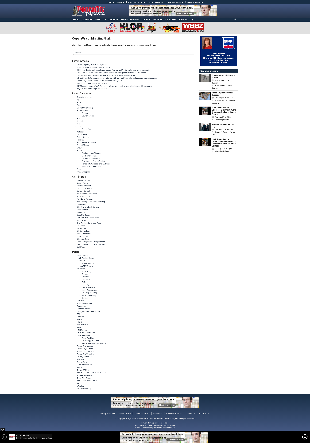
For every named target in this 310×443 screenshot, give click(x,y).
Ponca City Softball (85, 349)
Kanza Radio (82, 228)
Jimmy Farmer (83, 183)
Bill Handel (81, 225)
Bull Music (81, 247)
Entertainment (82, 110)
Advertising (86, 271)
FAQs (84, 282)
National (80, 132)
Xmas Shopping (83, 172)
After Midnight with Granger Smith (91, 241)
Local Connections (89, 290)
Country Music (88, 116)
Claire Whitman (83, 239)
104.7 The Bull (155, 2)
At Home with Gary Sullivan (88, 217)
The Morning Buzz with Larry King (91, 201)
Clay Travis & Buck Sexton (88, 207)
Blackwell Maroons (85, 303)
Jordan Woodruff (84, 185)
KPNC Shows (82, 330)
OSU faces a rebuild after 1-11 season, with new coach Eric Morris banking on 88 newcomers (115, 86)
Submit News (82, 362)
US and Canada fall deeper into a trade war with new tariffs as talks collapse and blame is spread (117, 78)
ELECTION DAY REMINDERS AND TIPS (93, 67)
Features (134, 19)
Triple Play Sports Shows (87, 381)
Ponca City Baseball (85, 346)
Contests (145, 19)
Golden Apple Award (90, 341)
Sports (79, 150)
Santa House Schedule (86, 142)
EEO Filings (158, 413)
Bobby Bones (82, 236)
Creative (85, 277)
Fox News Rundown (85, 199)
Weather (80, 386)
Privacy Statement (84, 357)
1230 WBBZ (82, 261)
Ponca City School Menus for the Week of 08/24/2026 (99, 81)
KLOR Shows (82, 325)
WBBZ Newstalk (84, 233)
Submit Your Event (84, 365)
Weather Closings (84, 389)
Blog (79, 102)
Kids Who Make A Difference (94, 343)
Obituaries (113, 19)
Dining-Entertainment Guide (88, 311)
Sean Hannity (82, 209)
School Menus (83, 145)
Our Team (157, 19)
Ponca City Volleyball (85, 351)
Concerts (85, 113)
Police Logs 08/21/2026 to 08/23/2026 (93, 65)
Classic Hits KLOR (135, 2)
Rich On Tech (82, 220)
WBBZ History (88, 263)
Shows (79, 148)
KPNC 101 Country (115, 2)
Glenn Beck (81, 204)
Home (76, 19)
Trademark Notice (84, 375)
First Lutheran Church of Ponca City (92, 244)
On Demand (82, 134)
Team (79, 367)
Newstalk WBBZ (194, 2)
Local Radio (87, 19)
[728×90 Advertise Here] (164, 437)
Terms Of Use (83, 370)
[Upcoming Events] (205, 81)
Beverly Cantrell (83, 180)
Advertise (183, 19)
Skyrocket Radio (161, 423)
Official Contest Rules (86, 333)
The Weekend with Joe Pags (89, 223)
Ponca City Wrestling (85, 354)
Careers (80, 105)
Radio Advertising (89, 295)
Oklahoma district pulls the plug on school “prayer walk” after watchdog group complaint (113, 70)
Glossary (85, 285)
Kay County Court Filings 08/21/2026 (92, 83)
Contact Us (170, 19)
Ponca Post (86, 129)
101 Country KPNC (84, 188)
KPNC (79, 327)
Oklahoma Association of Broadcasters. (158, 425)
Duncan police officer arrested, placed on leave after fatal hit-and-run (106, 75)
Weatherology (168, 428)
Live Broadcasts (88, 287)
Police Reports (83, 137)
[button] (192, 19)
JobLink (80, 121)
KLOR (79, 322)
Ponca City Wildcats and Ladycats (96, 164)
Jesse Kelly (81, 212)
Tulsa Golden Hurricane (91, 166)
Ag (78, 100)
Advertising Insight (84, 97)
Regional (80, 140)
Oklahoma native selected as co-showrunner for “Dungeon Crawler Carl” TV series (111, 73)
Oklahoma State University (93, 158)
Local (79, 126)
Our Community (83, 335)
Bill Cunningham (83, 231)
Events (124, 19)
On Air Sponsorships (90, 293)
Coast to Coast (83, 215)
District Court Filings (85, 108)
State (79, 169)
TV (104, 19)
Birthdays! (81, 301)
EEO (78, 314)
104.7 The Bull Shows (85, 258)
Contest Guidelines (85, 309)
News (98, 19)
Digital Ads (86, 279)
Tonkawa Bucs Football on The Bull (91, 373)
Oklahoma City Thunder (91, 153)
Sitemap (80, 359)
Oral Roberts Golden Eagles (93, 161)
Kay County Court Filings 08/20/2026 (92, 89)
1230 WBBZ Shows (85, 266)
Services (85, 298)
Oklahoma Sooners (89, 156)
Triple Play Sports (174, 2)
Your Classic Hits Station (87, 193)
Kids (79, 124)
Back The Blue (88, 338)
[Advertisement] (173, 10)
